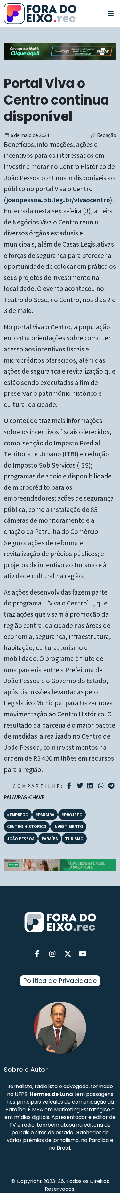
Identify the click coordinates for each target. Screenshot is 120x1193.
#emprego (17, 814)
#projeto (72, 814)
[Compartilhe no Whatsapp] (102, 785)
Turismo (74, 838)
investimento (68, 826)
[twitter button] (67, 954)
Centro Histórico (26, 826)
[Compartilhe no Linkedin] (91, 786)
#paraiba (45, 814)
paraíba (50, 838)
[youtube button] (82, 954)
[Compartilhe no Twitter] (81, 786)
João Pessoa (21, 838)
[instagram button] (52, 954)
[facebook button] (37, 954)
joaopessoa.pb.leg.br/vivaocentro (58, 199)
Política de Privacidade (60, 980)
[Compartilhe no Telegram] (112, 786)
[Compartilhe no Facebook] (70, 786)
